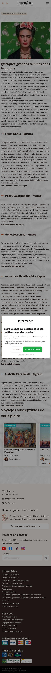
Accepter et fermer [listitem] (32, 349)
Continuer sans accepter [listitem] (26, 355)
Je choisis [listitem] (16, 349)
